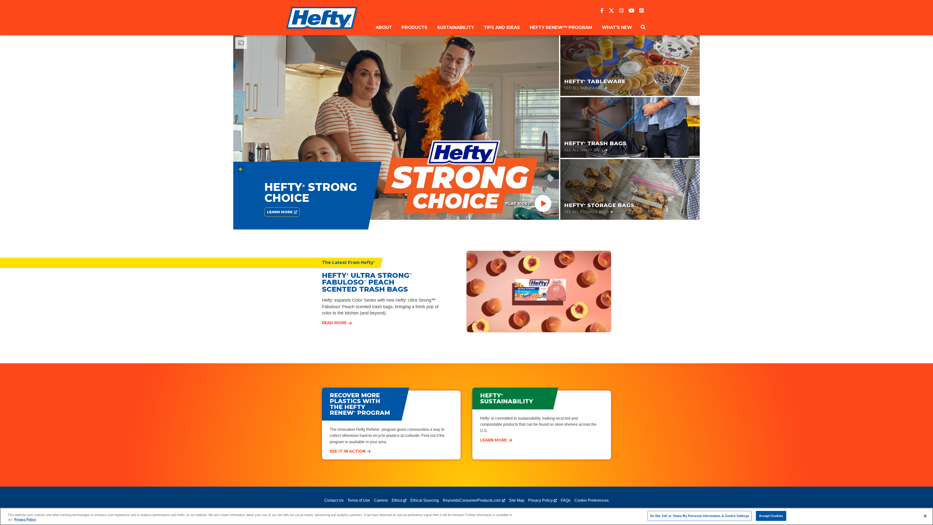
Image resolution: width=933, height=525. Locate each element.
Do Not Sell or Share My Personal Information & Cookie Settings (699, 516)
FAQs (565, 500)
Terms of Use (358, 500)
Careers (381, 500)
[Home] (322, 17)
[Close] (925, 516)
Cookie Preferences (591, 500)
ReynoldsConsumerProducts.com (472, 500)
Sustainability (455, 27)
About (384, 27)
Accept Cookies (771, 516)
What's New (617, 27)
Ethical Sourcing (424, 500)
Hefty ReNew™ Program (561, 27)
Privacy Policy (540, 500)
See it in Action (347, 451)
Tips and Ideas (502, 27)
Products (414, 27)
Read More (334, 323)
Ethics (397, 500)
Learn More (493, 440)
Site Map (516, 500)
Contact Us (334, 500)
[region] (466, 516)
